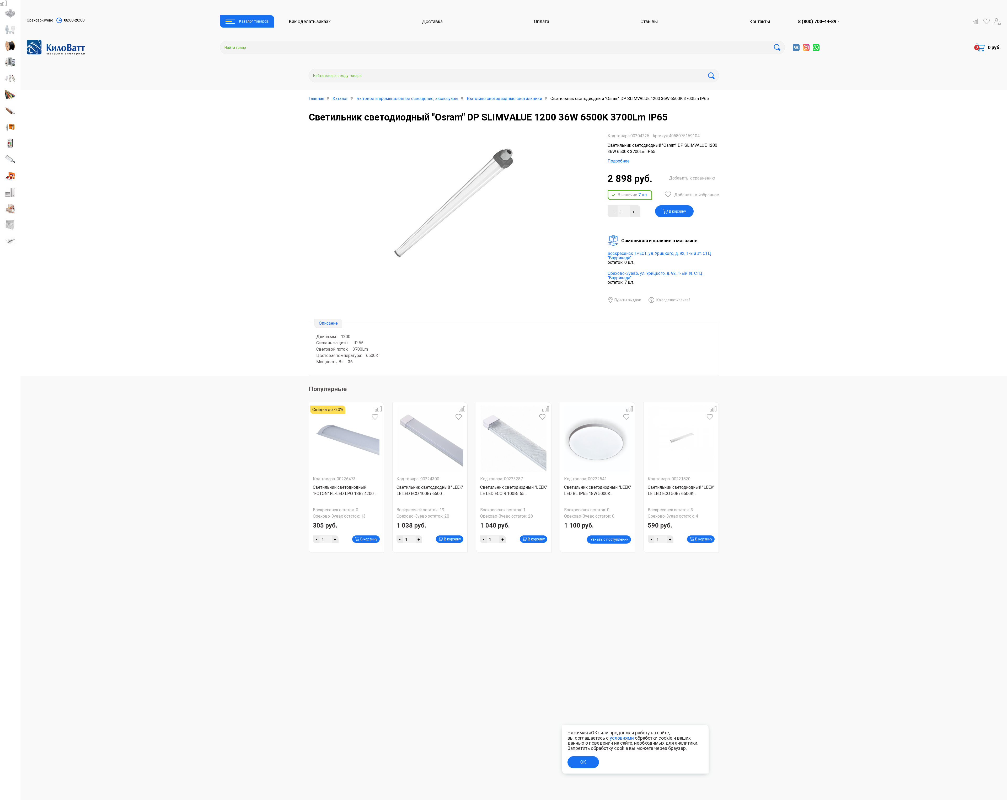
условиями (622, 738)
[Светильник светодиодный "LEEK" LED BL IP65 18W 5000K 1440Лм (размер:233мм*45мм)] (597, 439)
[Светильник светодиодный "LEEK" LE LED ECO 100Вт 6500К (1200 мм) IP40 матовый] (430, 439)
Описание (328, 323)
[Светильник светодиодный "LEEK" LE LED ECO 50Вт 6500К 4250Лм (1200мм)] (681, 439)
